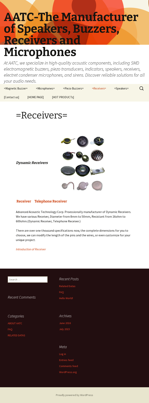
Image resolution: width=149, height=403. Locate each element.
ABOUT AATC (15, 323)
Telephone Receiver (51, 201)
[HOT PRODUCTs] (63, 97)
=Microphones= (45, 88)
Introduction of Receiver (31, 249)
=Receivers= (99, 88)
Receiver (23, 201)
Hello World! (66, 298)
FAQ (61, 292)
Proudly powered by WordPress (74, 395)
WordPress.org (68, 372)
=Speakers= (121, 88)
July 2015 (64, 329)
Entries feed (66, 360)
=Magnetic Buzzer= (16, 88)
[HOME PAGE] (35, 97)
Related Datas (67, 286)
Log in (62, 354)
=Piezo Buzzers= (73, 88)
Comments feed (68, 366)
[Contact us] (11, 97)
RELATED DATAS (16, 335)
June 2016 (65, 323)
